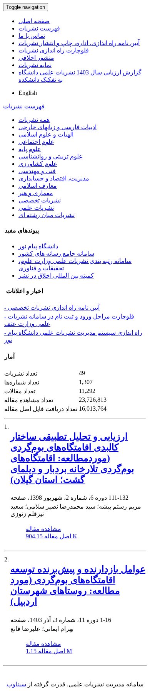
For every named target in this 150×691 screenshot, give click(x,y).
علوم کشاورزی (37, 163)
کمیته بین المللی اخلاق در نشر (56, 275)
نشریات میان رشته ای (46, 215)
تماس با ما (31, 35)
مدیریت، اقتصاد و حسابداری (53, 178)
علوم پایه (29, 149)
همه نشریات (34, 119)
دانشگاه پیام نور (38, 246)
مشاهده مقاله (43, 529)
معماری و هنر (35, 193)
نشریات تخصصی (39, 200)
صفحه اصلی (34, 21)
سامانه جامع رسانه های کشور (56, 253)
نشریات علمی (36, 207)
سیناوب (16, 684)
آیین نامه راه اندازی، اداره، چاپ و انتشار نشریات (79, 43)
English (27, 92)
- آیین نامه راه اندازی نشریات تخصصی (52, 307)
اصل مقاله (51, 536)
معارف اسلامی (37, 185)
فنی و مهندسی (37, 171)
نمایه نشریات (35, 65)
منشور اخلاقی (36, 57)
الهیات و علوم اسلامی (45, 134)
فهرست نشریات (39, 28)
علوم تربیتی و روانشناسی (50, 156)
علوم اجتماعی (36, 141)
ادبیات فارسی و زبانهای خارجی (57, 127)
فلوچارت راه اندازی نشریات (53, 50)
